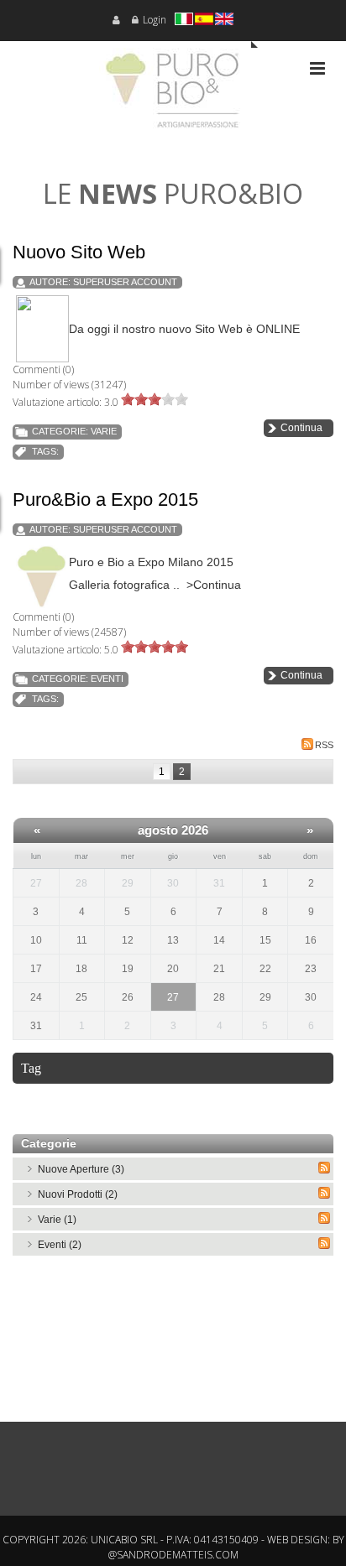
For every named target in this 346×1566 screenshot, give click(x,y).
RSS (324, 745)
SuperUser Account (125, 282)
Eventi (107, 679)
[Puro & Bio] (173, 96)
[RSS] (324, 1167)
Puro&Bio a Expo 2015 (105, 499)
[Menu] (317, 68)
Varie (104, 431)
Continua (301, 428)
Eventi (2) (59, 1245)
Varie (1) (57, 1219)
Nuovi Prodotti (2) (78, 1194)
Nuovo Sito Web (79, 252)
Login (154, 20)
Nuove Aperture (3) (81, 1169)
